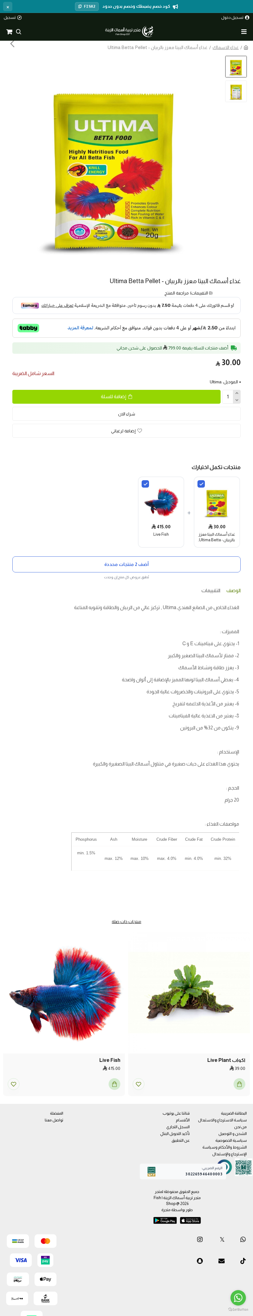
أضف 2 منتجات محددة (126, 564)
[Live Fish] (145, 484)
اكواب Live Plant (226, 1060)
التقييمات (210, 590)
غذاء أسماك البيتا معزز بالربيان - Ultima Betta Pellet (217, 537)
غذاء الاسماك (226, 47)
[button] (216, 43)
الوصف (233, 590)
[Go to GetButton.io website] (238, 1310)
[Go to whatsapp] (238, 1298)
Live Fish (161, 534)
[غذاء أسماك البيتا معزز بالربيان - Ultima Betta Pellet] (201, 484)
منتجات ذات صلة (126, 921)
